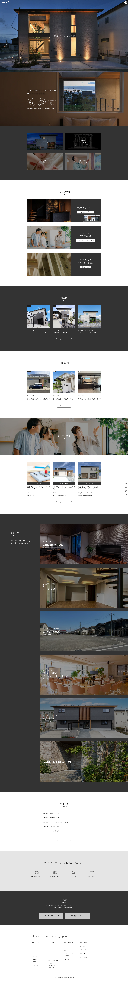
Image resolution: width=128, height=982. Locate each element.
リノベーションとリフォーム (54, 951)
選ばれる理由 (51, 949)
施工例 (34, 961)
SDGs (34, 951)
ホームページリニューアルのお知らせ (59, 822)
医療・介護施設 (68, 942)
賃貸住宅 (70, 951)
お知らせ (82, 953)
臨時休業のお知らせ (54, 813)
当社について (36, 942)
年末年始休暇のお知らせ (55, 831)
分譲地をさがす (54, 876)
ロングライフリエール (53, 947)
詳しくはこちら (64, 339)
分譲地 (50, 963)
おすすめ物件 (51, 967)
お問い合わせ (84, 950)
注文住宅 (34, 957)
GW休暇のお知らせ (54, 826)
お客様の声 (83, 946)
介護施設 (67, 947)
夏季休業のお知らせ (54, 817)
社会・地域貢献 (36, 947)
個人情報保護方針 (85, 957)
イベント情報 (84, 942)
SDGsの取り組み (36, 876)
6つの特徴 (67, 955)
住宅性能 (73, 876)
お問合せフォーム (79, 915)
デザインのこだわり (37, 963)
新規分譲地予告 (52, 965)
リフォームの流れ (52, 953)
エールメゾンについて (69, 953)
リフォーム (51, 942)
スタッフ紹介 (35, 953)
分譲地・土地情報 (53, 961)
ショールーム (91, 876)
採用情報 (35, 949)
